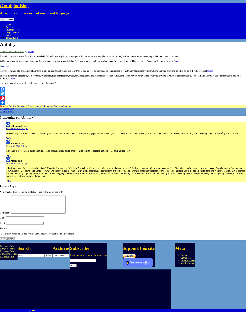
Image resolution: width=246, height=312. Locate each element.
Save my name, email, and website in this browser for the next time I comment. (38, 234)
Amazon (14, 78)
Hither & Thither (7, 248)
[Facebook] (123, 89)
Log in (184, 255)
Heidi (40, 310)
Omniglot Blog (14, 5)
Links (8, 35)
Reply (8, 138)
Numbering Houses (9, 254)
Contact (9, 27)
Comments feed (188, 260)
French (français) (35, 106)
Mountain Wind (7, 111)
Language (48, 106)
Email (2, 223)
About (8, 24)
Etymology (22, 106)
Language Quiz (13, 32)
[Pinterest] (123, 98)
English (12, 106)
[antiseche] (5, 66)
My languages (12, 37)
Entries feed (186, 258)
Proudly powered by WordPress (14, 310)
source (178, 61)
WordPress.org (187, 263)
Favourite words (13, 30)
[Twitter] (123, 93)
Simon (31, 51)
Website (3, 228)
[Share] (123, 102)
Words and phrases (62, 106)
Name (2, 218)
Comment (5, 213)
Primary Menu (7, 20)
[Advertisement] (85, 289)
